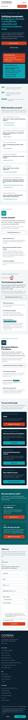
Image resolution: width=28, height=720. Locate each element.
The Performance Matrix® (7, 650)
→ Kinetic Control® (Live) (8, 160)
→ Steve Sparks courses (8, 187)
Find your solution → (14, 43)
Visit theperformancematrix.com (14, 297)
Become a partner (5, 700)
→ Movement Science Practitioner (10, 172)
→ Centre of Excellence (7, 148)
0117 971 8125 (4, 562)
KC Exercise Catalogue (6, 695)
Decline (8, 716)
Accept (20, 716)
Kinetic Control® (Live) (6, 657)
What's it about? (6, 596)
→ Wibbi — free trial (7, 136)
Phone (6, 585)
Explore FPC (14, 463)
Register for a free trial (14, 424)
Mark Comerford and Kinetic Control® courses (11, 662)
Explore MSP (14, 442)
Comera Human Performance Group (9, 688)
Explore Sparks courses (14, 481)
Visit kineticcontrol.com (14, 232)
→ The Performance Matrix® (8, 122)
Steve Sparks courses (6, 667)
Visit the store (22, 6)
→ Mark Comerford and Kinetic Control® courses (13, 185)
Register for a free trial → (14, 536)
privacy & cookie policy (9, 620)
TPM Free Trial (4, 674)
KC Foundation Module (6, 676)
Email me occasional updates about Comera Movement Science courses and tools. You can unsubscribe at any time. (15, 615)
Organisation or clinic (9, 590)
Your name (5, 573)
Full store (3, 681)
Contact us (3, 697)
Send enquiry (14, 623)
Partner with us (4, 6)
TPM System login (5, 690)
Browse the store (14, 47)
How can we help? (7, 602)
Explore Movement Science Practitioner (14, 365)
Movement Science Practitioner (8, 660)
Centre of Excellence (5, 655)
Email (4, 579)
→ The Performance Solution (9, 125)
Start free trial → (14, 517)
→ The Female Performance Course (10, 199)
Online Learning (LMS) (6, 693)
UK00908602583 (22, 706)
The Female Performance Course (8, 665)
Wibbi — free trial (5, 653)
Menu (24, 2)
